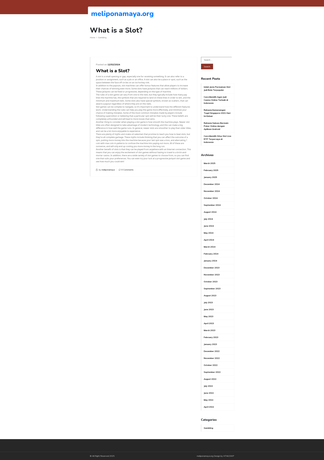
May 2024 (208, 233)
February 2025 (211, 170)
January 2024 (210, 260)
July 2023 (208, 302)
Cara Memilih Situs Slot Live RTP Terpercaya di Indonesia (217, 139)
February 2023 (211, 337)
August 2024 (210, 212)
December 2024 (212, 184)
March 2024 (209, 247)
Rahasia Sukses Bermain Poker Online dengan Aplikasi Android (216, 126)
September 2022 (212, 372)
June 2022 (209, 393)
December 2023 (212, 267)
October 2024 (211, 198)
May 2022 (208, 400)
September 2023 (212, 288)
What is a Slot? (112, 71)
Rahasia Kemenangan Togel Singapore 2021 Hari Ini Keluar (217, 113)
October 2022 (211, 365)
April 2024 (209, 240)
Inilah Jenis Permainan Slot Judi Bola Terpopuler (217, 88)
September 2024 (212, 205)
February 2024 (211, 253)
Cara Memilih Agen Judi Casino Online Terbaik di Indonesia (216, 100)
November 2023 (212, 274)
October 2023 (211, 281)
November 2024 (212, 191)
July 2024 (208, 219)
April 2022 (209, 407)
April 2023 (209, 323)
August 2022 (210, 379)
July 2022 (208, 386)
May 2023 (208, 316)
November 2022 (212, 358)
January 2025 (210, 177)
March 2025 (209, 163)
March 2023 (209, 330)
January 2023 (210, 344)
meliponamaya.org (105, 13)
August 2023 (210, 295)
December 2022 (212, 351)
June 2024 (209, 226)
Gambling (208, 428)
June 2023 (209, 309)
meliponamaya (108, 169)
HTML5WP (228, 456)
